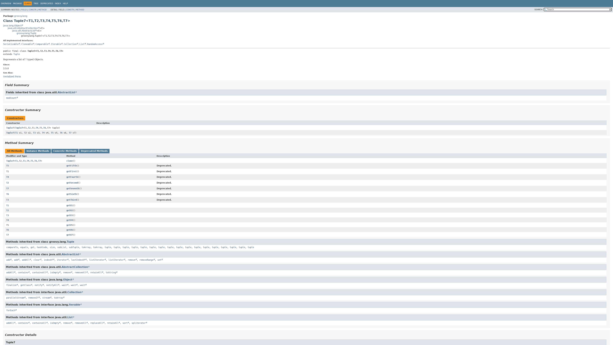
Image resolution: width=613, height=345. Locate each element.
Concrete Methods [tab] (65, 151)
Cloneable (27, 44)
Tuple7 (10, 127)
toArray (86, 247)
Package (17, 3)
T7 (48, 127)
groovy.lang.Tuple (26, 33)
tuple (108, 247)
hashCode (42, 247)
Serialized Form (12, 76)
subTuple (74, 247)
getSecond (72, 182)
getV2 (69, 210)
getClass (25, 285)
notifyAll (52, 285)
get (32, 247)
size (52, 247)
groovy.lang (20, 16)
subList (61, 247)
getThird (71, 200)
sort (125, 323)
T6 (44, 127)
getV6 (69, 230)
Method (42, 10)
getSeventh (72, 188)
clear (37, 260)
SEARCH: (538, 9)
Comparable (41, 44)
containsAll (39, 272)
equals (24, 247)
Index (58, 3)
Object (67, 279)
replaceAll (96, 323)
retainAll (96, 272)
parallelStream (15, 297)
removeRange (146, 260)
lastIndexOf (78, 260)
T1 (25, 127)
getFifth (71, 165)
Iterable (56, 44)
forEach (10, 310)
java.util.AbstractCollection (23, 28)
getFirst (71, 171)
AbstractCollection (75, 266)
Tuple (16, 54)
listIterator (96, 260)
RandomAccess (94, 44)
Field (24, 10)
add (8, 260)
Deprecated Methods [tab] (94, 151)
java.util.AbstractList (23, 30)
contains (23, 272)
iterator (62, 260)
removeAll (80, 272)
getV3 (69, 215)
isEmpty (54, 272)
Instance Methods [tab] (37, 151)
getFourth (72, 177)
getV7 (69, 235)
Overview (6, 3)
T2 (29, 127)
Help (65, 3)
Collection (70, 44)
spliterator (139, 323)
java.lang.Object (12, 25)
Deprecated (46, 3)
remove (131, 260)
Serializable (11, 44)
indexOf (48, 260)
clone (69, 161)
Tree (36, 3)
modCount (11, 98)
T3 (33, 127)
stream (46, 297)
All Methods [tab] (14, 151)
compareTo (12, 247)
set (159, 260)
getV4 (69, 220)
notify (38, 285)
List (81, 44)
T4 (37, 127)
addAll (26, 260)
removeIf (33, 297)
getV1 (69, 205)
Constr (32, 10)
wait (64, 285)
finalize (11, 285)
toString (111, 272)
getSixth (71, 194)
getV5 (69, 225)
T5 (40, 127)
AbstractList (66, 92)
